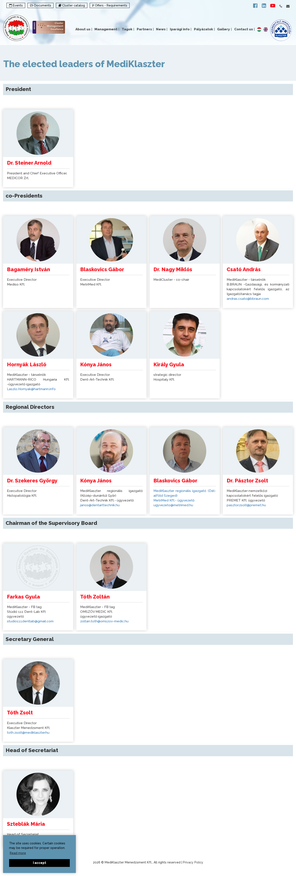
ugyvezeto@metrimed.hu (173, 505)
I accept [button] (39, 863)
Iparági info (180, 29)
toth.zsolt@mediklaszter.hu (28, 733)
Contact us (244, 29)
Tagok (128, 29)
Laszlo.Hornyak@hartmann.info (31, 389)
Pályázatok (204, 29)
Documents (42, 5)
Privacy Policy (193, 862)
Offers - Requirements (110, 5)
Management (106, 29)
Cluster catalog (73, 5)
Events (17, 5)
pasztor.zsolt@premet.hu (246, 505)
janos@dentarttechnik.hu (100, 505)
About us (83, 29)
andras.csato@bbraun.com (248, 299)
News (161, 29)
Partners (145, 29)
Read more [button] (18, 853)
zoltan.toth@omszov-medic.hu (104, 621)
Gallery (224, 29)
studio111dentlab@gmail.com (30, 621)
